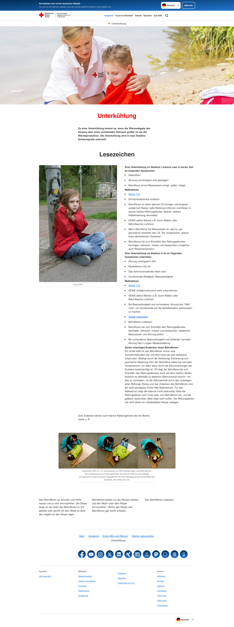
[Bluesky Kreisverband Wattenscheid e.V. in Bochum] (165, 554)
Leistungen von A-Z (126, 583)
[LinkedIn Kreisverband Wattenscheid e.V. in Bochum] (119, 554)
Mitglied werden (85, 576)
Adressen (161, 576)
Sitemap (160, 586)
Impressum (162, 590)
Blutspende (83, 595)
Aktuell (138, 15)
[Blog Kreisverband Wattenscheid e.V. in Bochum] (137, 554)
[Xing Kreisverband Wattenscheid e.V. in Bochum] (128, 554)
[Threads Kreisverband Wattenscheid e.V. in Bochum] (174, 554)
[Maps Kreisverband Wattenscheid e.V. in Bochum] (147, 554)
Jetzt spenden (45, 576)
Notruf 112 (134, 194)
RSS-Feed (161, 595)
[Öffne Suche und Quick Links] (167, 16)
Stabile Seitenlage (138, 316)
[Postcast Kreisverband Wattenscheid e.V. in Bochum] (184, 554)
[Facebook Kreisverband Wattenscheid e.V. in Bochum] (82, 554)
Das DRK (158, 15)
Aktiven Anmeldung (86, 581)
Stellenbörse (83, 590)
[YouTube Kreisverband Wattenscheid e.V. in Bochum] (91, 554)
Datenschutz (162, 605)
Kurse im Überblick (124, 15)
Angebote (108, 15)
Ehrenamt (82, 586)
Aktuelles (122, 578)
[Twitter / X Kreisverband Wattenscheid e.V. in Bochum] (110, 554)
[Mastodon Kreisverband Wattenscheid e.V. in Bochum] (156, 554)
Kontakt (160, 581)
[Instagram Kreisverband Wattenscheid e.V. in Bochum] (100, 554)
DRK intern (162, 600)
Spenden (147, 15)
